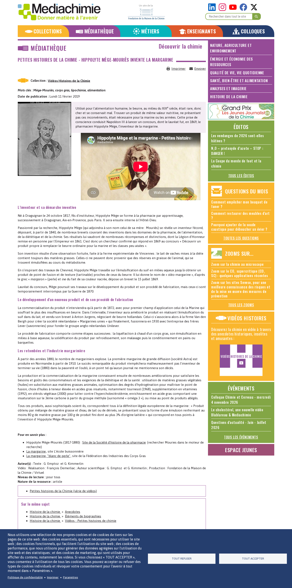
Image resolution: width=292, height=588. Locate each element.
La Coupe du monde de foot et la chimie (236, 163)
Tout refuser (182, 558)
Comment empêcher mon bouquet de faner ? (239, 204)
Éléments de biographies (83, 516)
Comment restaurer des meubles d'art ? (240, 215)
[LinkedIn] (213, 10)
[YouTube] (234, 10)
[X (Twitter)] (254, 10)
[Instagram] (223, 10)
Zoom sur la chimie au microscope (237, 264)
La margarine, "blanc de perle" (48, 456)
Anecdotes (72, 512)
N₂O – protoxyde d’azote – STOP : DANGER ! (237, 151)
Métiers (150, 31)
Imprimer (178, 68)
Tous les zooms (241, 304)
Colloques (253, 31)
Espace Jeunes (241, 449)
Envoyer (200, 68)
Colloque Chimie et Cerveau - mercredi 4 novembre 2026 (241, 400)
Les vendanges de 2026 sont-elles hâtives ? (237, 138)
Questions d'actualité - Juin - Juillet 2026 (238, 425)
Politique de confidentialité (25, 577)
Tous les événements (241, 437)
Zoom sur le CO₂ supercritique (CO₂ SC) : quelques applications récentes (239, 273)
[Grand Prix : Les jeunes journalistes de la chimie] (241, 118)
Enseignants (201, 31)
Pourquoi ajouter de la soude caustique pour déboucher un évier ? (239, 227)
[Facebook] (244, 10)
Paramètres (70, 577)
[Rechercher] (256, 16)
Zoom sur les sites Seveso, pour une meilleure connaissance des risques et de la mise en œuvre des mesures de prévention (240, 289)
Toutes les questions (241, 238)
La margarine (36, 451)
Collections (48, 31)
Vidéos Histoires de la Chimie (69, 80)
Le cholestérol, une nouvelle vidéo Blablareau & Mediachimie (237, 412)
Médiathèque (99, 31)
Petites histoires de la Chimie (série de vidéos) (63, 491)
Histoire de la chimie (45, 512)
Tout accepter (253, 558)
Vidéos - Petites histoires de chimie (90, 521)
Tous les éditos (241, 175)
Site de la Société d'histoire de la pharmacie (114, 442)
